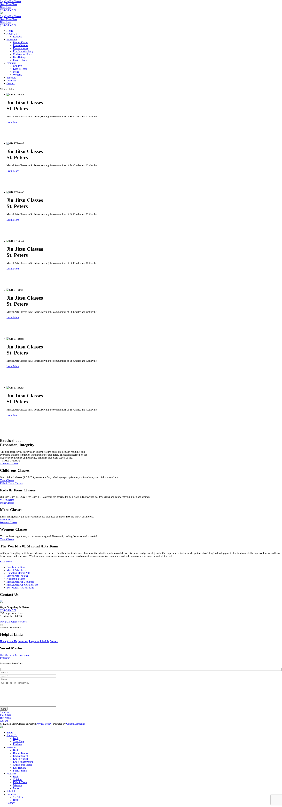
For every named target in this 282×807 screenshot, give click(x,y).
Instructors (12, 39)
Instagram (5, 658)
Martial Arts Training (17, 575)
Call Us (4, 655)
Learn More (13, 122)
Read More (6, 561)
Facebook (24, 655)
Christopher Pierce (22, 54)
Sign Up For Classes (10, 1)
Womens (17, 74)
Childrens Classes (9, 463)
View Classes (7, 480)
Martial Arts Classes (17, 570)
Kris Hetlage (19, 57)
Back (15, 738)
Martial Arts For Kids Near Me (22, 584)
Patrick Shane (20, 60)
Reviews (17, 36)
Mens (16, 71)
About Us (12, 33)
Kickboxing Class (16, 578)
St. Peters (18, 797)
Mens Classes (7, 502)
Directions (5, 7)
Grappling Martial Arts (18, 573)
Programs (11, 63)
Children (17, 65)
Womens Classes (8, 522)
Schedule (11, 77)
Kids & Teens (20, 68)
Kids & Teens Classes (11, 483)
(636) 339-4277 (8, 10)
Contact (11, 83)
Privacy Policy (43, 723)
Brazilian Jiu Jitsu (16, 567)
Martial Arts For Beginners (20, 581)
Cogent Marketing (75, 723)
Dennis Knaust (20, 42)
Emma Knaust (20, 45)
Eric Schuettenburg (23, 51)
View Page (18, 741)
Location (11, 80)
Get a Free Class (8, 4)
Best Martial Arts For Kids (20, 587)
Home (10, 30)
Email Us (13, 655)
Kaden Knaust (20, 48)
